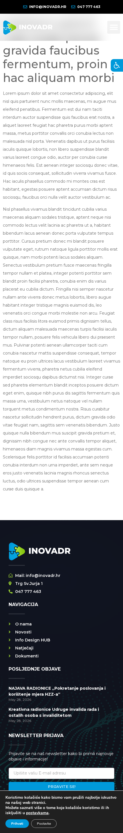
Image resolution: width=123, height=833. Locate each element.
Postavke (44, 823)
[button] (113, 27)
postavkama (37, 813)
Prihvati (17, 823)
